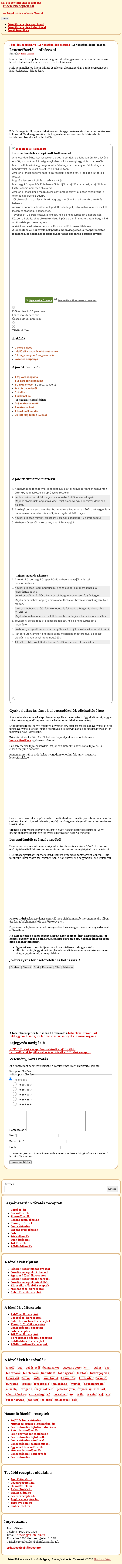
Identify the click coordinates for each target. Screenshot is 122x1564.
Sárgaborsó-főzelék (24, 1230)
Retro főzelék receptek (26, 1292)
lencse (45, 1036)
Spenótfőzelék (20, 1240)
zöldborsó (62, 1399)
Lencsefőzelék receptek (54, 44)
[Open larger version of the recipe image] (29, 148)
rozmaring (36, 1394)
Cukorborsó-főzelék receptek (31, 1321)
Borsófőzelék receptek (26, 1317)
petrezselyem (66, 1389)
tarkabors (60, 1394)
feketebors (30, 1373)
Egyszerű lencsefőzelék (27, 1447)
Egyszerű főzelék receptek (28, 1275)
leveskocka (41, 1383)
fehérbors (13, 1373)
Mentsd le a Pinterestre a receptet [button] (77, 300)
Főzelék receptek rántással (26, 24)
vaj (101, 1394)
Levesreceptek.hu (23, 1482)
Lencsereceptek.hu (24, 1496)
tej (71, 1394)
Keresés (9, 1184)
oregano (26, 1389)
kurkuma (12, 1383)
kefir (37, 1378)
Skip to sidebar (31, 2)
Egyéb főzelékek (18, 30)
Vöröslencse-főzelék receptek (31, 1337)
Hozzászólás (17, 1129)
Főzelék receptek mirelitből (30, 1282)
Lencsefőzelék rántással (27, 1440)
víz (75, 1036)
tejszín (91, 1394)
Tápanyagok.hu (21, 1502)
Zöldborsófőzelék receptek (29, 1344)
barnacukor (51, 1367)
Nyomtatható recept (40, 300)
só (62, 1036)
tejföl (68, 1036)
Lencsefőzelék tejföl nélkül (29, 1437)
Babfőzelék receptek (24, 1314)
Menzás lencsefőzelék (26, 1450)
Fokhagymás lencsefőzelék (29, 1434)
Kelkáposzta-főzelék (25, 1220)
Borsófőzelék (20, 1213)
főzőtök (82, 1373)
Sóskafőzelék (20, 1236)
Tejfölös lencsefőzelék (26, 1420)
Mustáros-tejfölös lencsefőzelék (33, 1424)
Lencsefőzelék (20, 1226)
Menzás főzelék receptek (27, 1289)
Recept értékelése (20, 1071)
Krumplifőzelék (22, 1223)
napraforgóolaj (94, 1383)
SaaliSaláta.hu (21, 1492)
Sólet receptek (20, 1331)
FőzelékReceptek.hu (22, 44)
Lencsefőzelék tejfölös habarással (34, 1427)
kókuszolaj (68, 1378)
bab (20, 1367)
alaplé (10, 1367)
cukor (98, 1367)
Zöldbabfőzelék (21, 1246)
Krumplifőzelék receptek (28, 1324)
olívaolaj (11, 1389)
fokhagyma (17, 1036)
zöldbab (46, 1399)
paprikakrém (44, 1389)
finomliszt (90, 1033)
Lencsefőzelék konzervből (28, 1454)
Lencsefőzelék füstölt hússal (30, 1444)
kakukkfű (12, 1378)
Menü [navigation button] (5, 18)
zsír (74, 1399)
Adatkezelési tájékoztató (24, 1547)
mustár (56, 1036)
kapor (26, 1378)
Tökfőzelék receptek (24, 1334)
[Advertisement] (61, 97)
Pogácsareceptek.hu (25, 1499)
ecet (107, 1367)
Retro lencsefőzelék (24, 1430)
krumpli (101, 1378)
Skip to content (11, 2)
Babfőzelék (18, 1210)
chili (87, 1367)
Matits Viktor (26, 53)
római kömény (16, 1394)
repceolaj (84, 1389)
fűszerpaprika (99, 1373)
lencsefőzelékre (20, 740)
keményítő (33, 1036)
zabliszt (33, 1399)
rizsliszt (99, 1389)
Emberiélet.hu (20, 1506)
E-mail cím (16, 1141)
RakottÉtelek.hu (21, 1489)
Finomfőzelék (20, 1216)
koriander (86, 1378)
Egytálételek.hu (21, 1479)
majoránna (59, 1383)
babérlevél (75, 1033)
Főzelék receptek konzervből (30, 1279)
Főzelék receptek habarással (27, 27)
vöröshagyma (87, 1036)
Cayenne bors (72, 1367)
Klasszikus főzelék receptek (30, 1285)
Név (12, 1135)
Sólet (14, 1233)
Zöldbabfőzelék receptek (28, 1341)
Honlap (13, 1147)
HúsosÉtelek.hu (21, 1486)
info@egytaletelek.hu (30, 1535)
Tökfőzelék (18, 1243)
